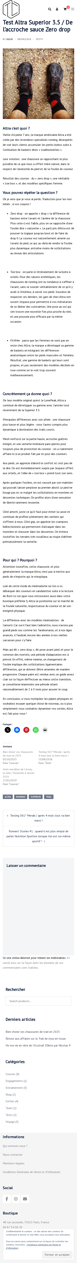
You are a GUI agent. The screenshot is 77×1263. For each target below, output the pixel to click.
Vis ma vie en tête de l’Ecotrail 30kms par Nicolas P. (38, 1045)
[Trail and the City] (11, 9)
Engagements (14, 1081)
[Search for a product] (49, 9)
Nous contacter (12, 1154)
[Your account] (57, 9)
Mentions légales (13, 1163)
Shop (9, 1094)
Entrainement (14, 1087)
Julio (10, 39)
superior (36, 796)
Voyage (10, 1121)
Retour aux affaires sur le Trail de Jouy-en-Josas (36, 1038)
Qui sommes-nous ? (15, 1146)
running (20, 796)
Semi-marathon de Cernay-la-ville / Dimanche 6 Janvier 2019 (19, 773)
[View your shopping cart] (65, 9)
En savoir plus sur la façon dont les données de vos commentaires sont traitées (36, 963)
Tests (39, 39)
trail (49, 796)
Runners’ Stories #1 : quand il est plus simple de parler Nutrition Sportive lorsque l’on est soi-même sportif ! (38, 836)
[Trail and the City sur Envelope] (25, 1199)
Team (9, 1108)
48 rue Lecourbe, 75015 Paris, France (26, 1222)
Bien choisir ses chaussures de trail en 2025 (33, 1031)
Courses (10, 1074)
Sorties (10, 1101)
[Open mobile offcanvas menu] (72, 9)
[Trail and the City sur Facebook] (7, 1199)
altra (8, 796)
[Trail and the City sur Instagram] (16, 1199)
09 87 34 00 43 (12, 1227)
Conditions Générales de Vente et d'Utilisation (31, 1172)
